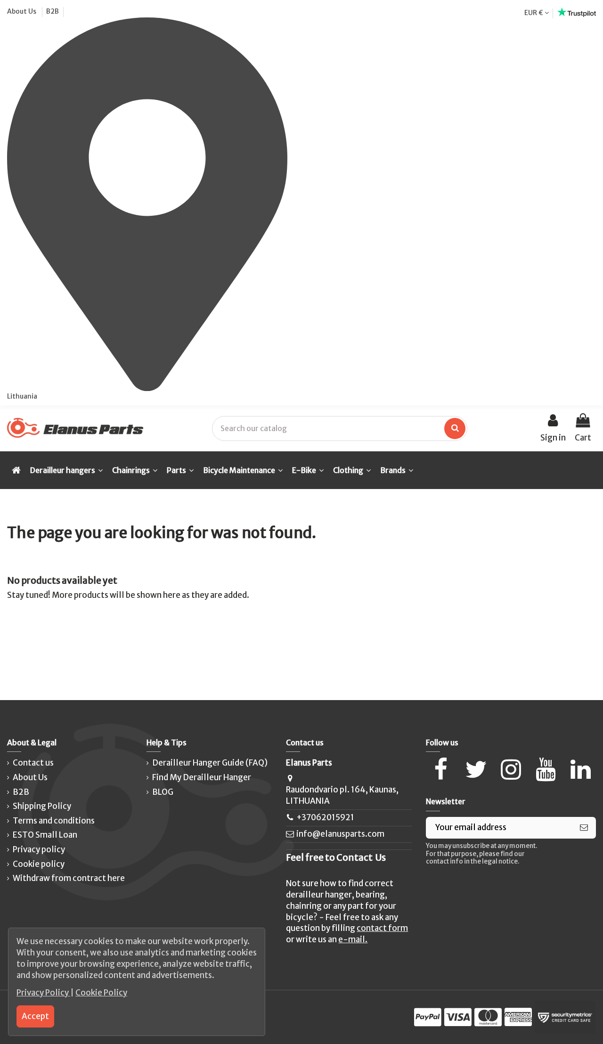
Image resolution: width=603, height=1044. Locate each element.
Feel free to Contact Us (336, 857)
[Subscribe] (584, 828)
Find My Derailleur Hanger (201, 777)
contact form (382, 928)
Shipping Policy (42, 806)
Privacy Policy (43, 992)
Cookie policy (39, 864)
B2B (52, 11)
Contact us (33, 763)
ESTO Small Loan (45, 835)
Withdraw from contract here (69, 878)
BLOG (162, 792)
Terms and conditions (54, 821)
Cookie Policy (101, 992)
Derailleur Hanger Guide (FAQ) (210, 763)
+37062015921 (325, 817)
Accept (35, 1016)
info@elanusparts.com (340, 834)
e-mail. (352, 939)
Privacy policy (39, 849)
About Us (22, 11)
